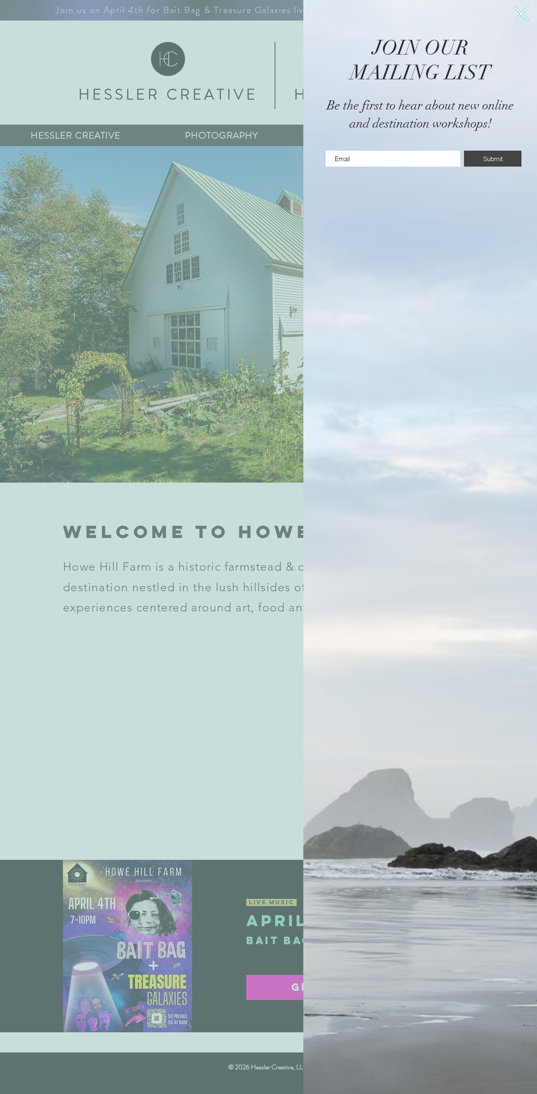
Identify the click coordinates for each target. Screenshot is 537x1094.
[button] (521, 14)
